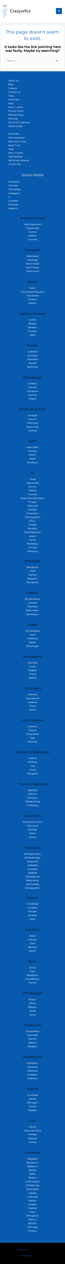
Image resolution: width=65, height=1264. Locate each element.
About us (13, 80)
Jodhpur (32, 939)
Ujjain (32, 335)
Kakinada (32, 505)
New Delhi (32, 447)
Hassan (32, 1200)
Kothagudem (32, 888)
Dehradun (32, 1063)
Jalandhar (32, 359)
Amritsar (32, 355)
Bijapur (32, 1177)
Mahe (32, 833)
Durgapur (32, 391)
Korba (32, 1011)
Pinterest (13, 204)
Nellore (33, 235)
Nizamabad (32, 263)
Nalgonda (32, 861)
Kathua (32, 430)
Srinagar (32, 415)
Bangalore (32, 567)
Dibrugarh (32, 1102)
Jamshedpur (32, 1031)
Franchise (13, 99)
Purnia (32, 982)
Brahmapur (32, 610)
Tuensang (32, 805)
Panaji (32, 1126)
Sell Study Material (18, 160)
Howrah (32, 387)
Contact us (14, 92)
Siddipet (32, 872)
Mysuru (32, 1219)
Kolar (33, 1212)
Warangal (32, 260)
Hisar (32, 919)
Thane (32, 674)
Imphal (32, 758)
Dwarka (32, 451)
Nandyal (32, 528)
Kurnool (32, 239)
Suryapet (33, 869)
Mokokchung (32, 801)
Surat (33, 634)
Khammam (32, 271)
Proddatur (32, 543)
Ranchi (32, 1039)
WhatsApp (14, 189)
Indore (32, 319)
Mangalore (32, 582)
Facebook (13, 181)
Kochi (32, 288)
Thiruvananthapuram (32, 291)
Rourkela (33, 606)
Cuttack (32, 602)
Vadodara (32, 638)
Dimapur (33, 797)
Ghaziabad (32, 734)
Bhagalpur (33, 975)
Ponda (32, 1142)
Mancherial (32, 880)
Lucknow (32, 726)
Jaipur (32, 935)
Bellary (32, 1170)
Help (11, 103)
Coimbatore (32, 698)
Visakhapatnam (32, 224)
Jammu (32, 419)
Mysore (33, 574)
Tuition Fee (14, 164)
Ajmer (32, 951)
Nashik (32, 678)
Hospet (33, 1204)
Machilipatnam (32, 532)
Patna (32, 967)
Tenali (32, 540)
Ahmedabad (32, 631)
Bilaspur (32, 1007)
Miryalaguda (33, 876)
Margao (32, 1134)
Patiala (32, 363)
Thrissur (32, 299)
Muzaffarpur (32, 979)
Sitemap (13, 118)
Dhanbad (32, 1035)
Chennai (32, 694)
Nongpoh (32, 773)
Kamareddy (32, 884)
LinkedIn (13, 201)
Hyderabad (32, 256)
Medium (13, 208)
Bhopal (33, 323)
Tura (32, 766)
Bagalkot (33, 1158)
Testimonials (15, 126)
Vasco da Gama (32, 1130)
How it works (15, 107)
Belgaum (32, 578)
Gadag (32, 1193)
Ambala (32, 915)
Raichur (32, 1223)
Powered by (26, 1255)
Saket (32, 458)
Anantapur (32, 513)
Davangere (32, 1189)
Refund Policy (16, 115)
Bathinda (32, 367)
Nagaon (32, 1110)
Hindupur (32, 551)
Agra (32, 737)
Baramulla (32, 427)
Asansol (32, 395)
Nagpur (32, 670)
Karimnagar (32, 267)
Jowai (32, 769)
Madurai (32, 702)
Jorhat (32, 1106)
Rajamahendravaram (32, 498)
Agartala (32, 790)
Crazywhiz (20, 10)
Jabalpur (32, 327)
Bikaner (32, 947)
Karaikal (32, 829)
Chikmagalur (32, 1181)
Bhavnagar (32, 646)
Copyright (22, 1249)
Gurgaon (32, 907)
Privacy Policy (16, 111)
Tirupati (32, 502)
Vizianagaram (32, 517)
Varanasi (32, 741)
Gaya (32, 971)
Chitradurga (32, 1185)
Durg (32, 1014)
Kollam (33, 303)
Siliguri (32, 398)
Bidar (32, 1174)
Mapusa (32, 1138)
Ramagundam (32, 854)
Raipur (32, 999)
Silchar (32, 1098)
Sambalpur (32, 614)
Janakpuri (32, 462)
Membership (15, 156)
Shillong (32, 762)
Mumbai (32, 662)
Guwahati (32, 1095)
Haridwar (32, 1067)
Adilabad (33, 865)
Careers (12, 88)
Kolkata (32, 383)
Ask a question (16, 137)
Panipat (32, 911)
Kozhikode (33, 295)
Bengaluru (33, 1162)
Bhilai (32, 1003)
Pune (32, 666)
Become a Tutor (17, 141)
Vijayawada (32, 228)
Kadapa (32, 509)
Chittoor (32, 547)
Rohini (32, 455)
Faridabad (32, 904)
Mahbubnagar (32, 857)
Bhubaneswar (32, 599)
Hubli (32, 571)
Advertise (13, 133)
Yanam (33, 837)
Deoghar (32, 1046)
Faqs (11, 95)
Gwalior (32, 331)
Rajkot (32, 642)
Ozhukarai (32, 825)
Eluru (32, 521)
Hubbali (32, 1208)
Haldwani (32, 1070)
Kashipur (33, 1078)
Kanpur (32, 730)
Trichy (32, 706)
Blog (10, 84)
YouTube (13, 185)
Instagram (14, 193)
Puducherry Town (32, 822)
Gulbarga (32, 1196)
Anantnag (32, 423)
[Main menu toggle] (59, 11)
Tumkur (32, 1231)
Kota (32, 943)
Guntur (32, 232)
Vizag (32, 479)
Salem (32, 709)
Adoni (32, 536)
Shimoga (33, 1227)
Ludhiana (32, 351)
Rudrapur (32, 1074)
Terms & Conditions (19, 122)
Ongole (32, 524)
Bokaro (33, 1042)
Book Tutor (14, 145)
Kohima (32, 794)
